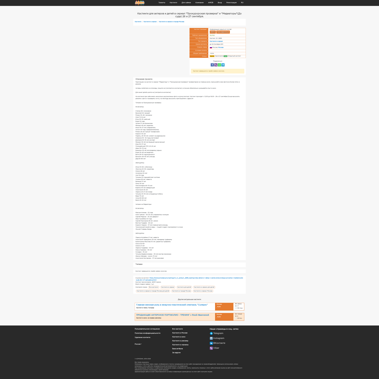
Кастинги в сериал (150, 21)
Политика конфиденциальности (147, 333)
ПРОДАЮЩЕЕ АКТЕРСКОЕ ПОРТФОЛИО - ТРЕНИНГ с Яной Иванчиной (172, 315)
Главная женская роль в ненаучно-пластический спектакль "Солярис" (172, 305)
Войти (213, 32)
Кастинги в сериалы (180, 345)
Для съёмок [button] (186, 2)
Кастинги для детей (184, 287)
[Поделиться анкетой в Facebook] (212, 64)
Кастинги (138, 21)
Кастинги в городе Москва (181, 291)
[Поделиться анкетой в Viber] (215, 64)
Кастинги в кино (178, 337)
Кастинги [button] (173, 2)
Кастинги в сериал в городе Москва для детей (153, 291)
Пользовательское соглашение (147, 329)
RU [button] (242, 2)
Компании (200, 2)
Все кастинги (153, 287)
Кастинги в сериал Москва (203, 291)
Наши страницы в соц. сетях (224, 329)
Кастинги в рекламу (180, 341)
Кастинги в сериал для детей (204, 287)
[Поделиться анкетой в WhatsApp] (219, 64)
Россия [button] (137, 344)
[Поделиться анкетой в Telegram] (223, 64)
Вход (220, 2)
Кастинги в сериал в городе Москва (171, 21)
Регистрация (231, 2)
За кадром (176, 352)
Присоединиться (223, 32)
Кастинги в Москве (179, 333)
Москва (220, 47)
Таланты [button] (162, 2)
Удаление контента (142, 337)
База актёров (177, 348)
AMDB (210, 2)
